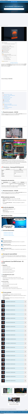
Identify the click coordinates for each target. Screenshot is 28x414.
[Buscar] (23, 8)
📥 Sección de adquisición (5, 50)
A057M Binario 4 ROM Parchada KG (9, 235)
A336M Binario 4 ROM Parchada (8, 232)
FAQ (2, 53)
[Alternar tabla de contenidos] (15, 43)
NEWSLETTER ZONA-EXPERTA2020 (10, 412)
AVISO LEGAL (19, 411)
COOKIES (2, 411)
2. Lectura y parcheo (7, 58)
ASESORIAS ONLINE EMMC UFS (13, 411)
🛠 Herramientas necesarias (5, 49)
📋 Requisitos (5, 106)
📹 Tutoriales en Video (5, 51)
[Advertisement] (14, 19)
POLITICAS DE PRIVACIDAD (6, 411)
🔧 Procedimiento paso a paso (8, 107)
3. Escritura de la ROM (8, 59)
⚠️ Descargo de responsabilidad (7, 54)
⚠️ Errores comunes (5, 61)
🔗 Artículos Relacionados (5, 52)
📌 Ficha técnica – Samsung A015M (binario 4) (8, 46)
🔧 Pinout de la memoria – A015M (6, 48)
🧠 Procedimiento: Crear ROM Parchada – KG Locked (9, 55)
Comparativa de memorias (5, 47)
